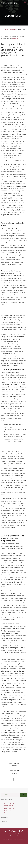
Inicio (6, 29)
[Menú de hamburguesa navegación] (25, 3)
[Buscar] (23, 795)
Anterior (14, 764)
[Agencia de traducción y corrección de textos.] (11, 3)
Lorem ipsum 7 (9, 803)
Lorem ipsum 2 (9, 806)
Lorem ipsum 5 (9, 810)
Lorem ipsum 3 (9, 808)
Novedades (13, 29)
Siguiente (14, 772)
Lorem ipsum (8, 813)
